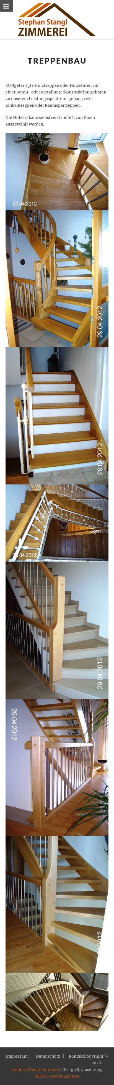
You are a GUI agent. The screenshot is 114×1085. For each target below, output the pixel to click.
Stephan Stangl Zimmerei (35, 1069)
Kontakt (76, 1056)
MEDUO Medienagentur (57, 1076)
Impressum (17, 1056)
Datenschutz (48, 1056)
